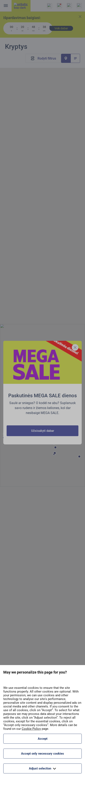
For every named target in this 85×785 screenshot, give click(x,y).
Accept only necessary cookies (42, 753)
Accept (42, 739)
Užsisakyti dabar (42, 431)
